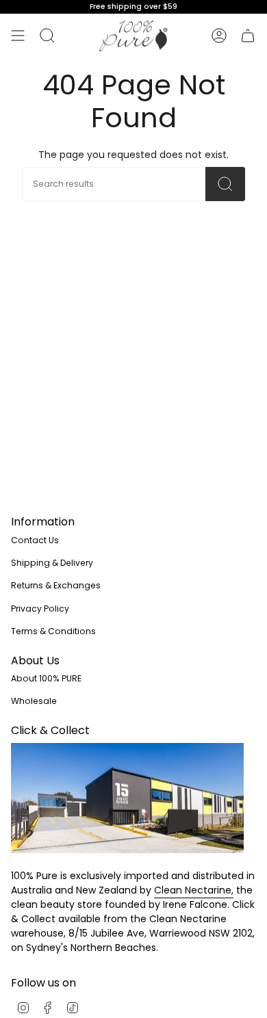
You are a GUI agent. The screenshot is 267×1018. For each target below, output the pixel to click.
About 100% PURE (46, 678)
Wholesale (34, 701)
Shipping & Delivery (52, 563)
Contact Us (35, 540)
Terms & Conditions (53, 631)
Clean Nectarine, (193, 890)
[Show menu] (17, 35)
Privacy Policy (40, 608)
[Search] (47, 35)
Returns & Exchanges (56, 585)
